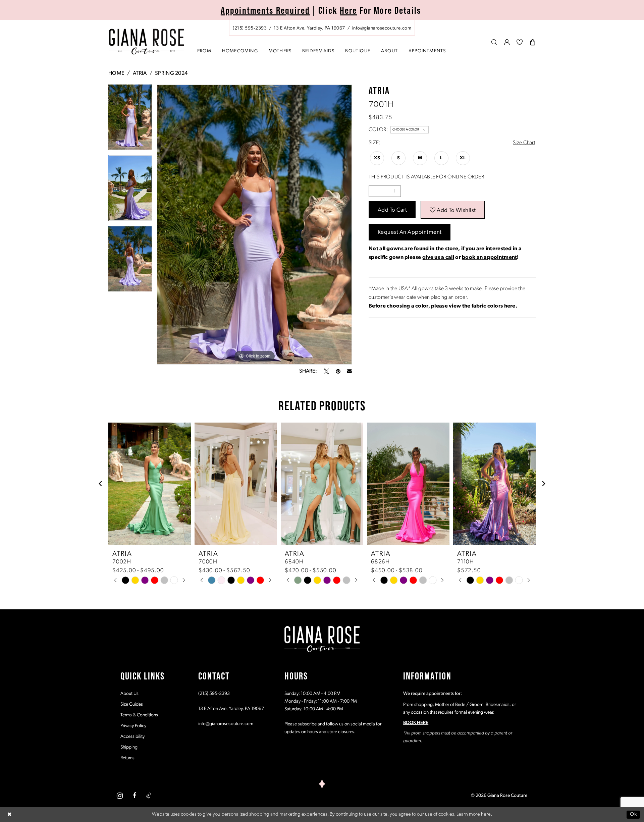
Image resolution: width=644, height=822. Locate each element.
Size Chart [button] (524, 143)
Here (348, 10)
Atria (140, 73)
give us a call (438, 257)
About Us (129, 693)
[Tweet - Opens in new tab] (326, 371)
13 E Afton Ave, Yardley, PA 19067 (231, 708)
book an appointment (489, 257)
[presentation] (149, 484)
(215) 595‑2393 (214, 693)
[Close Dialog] (9, 814)
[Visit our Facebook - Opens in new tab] (134, 795)
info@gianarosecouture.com (225, 723)
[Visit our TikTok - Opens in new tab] (148, 795)
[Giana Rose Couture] (146, 42)
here (486, 814)
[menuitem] (322, 28)
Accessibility (132, 736)
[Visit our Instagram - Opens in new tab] (120, 795)
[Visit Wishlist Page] (519, 42)
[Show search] (494, 42)
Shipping (129, 747)
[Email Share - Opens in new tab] (349, 371)
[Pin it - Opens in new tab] (338, 371)
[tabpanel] (130, 120)
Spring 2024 (171, 73)
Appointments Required (265, 10)
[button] (507, 42)
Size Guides (131, 704)
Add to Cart (392, 210)
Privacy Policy (133, 725)
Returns (127, 758)
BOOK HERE (415, 722)
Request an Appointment (410, 232)
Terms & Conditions (139, 715)
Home (116, 73)
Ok (633, 814)
